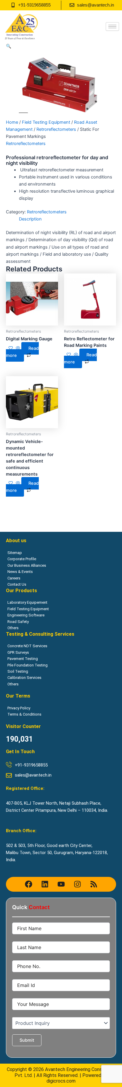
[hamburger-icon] (112, 26)
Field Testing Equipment (46, 122)
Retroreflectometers (56, 129)
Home (12, 122)
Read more (22, 352)
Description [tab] (30, 219)
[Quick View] (18, 348)
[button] (8, 46)
